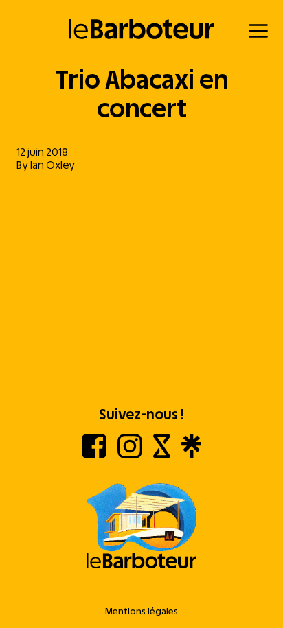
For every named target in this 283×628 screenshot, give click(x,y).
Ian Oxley (52, 165)
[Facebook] (94, 454)
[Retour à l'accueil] (141, 29)
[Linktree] (191, 454)
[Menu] (258, 30)
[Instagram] (130, 454)
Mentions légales (141, 611)
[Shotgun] (162, 454)
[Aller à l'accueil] (141, 527)
